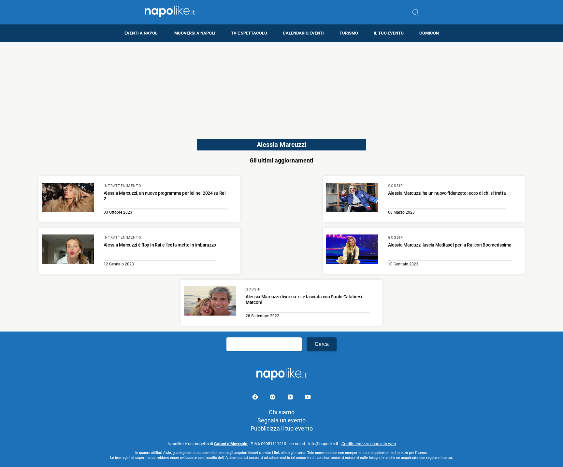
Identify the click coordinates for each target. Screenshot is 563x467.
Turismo (348, 33)
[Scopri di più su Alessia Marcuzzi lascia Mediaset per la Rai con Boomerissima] (352, 250)
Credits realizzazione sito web (368, 443)
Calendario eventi (303, 33)
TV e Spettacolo (249, 33)
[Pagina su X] (291, 398)
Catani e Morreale (231, 443)
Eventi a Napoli (141, 33)
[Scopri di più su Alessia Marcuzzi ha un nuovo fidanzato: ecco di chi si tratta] (352, 198)
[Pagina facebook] (256, 398)
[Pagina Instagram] (273, 398)
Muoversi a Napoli (194, 33)
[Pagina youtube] (308, 398)
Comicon (429, 33)
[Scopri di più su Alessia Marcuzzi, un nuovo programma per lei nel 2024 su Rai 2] (68, 198)
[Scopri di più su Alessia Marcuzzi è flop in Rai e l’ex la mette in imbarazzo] (68, 250)
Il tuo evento (389, 33)
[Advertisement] (281, 87)
